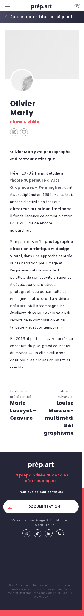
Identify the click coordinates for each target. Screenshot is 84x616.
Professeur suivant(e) (59, 412)
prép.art (42, 7)
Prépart (18, 305)
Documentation (44, 506)
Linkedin (48, 533)
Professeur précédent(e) (23, 405)
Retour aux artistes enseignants (42, 16)
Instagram (26, 533)
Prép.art (41, 469)
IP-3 (14, 223)
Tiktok (37, 533)
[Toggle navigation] (7, 7)
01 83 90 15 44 (42, 525)
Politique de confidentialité (41, 492)
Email (60, 533)
